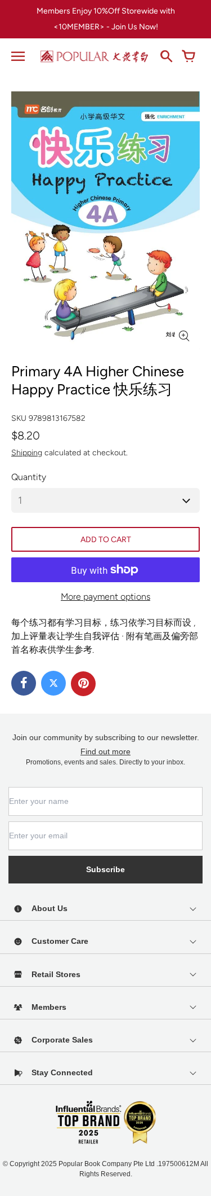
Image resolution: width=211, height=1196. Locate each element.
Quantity (28, 477)
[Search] (166, 56)
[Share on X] (53, 683)
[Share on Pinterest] (83, 683)
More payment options (105, 596)
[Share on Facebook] (23, 683)
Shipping (26, 453)
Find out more (105, 751)
